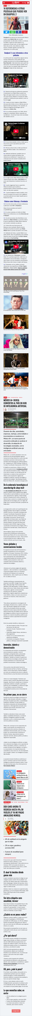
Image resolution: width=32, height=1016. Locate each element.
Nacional (5, 397)
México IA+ (20, 397)
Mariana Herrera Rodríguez (10, 963)
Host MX (9, 397)
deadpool (8, 5)
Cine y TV (5, 5)
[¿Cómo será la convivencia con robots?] (10, 795)
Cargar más (16, 1010)
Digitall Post (15, 2)
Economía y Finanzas (7, 802)
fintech (26, 802)
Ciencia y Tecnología (20, 792)
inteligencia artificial (14, 397)
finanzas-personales (21, 802)
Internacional (19, 771)
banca (12, 802)
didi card (15, 802)
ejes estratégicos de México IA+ (13, 490)
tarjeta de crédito (6, 803)
